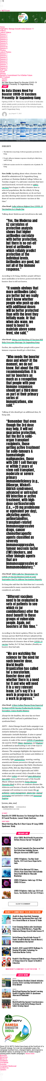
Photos (3, 50)
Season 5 (3, 41)
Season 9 (3, 48)
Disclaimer (4, 1062)
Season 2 (3, 36)
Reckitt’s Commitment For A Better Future (16, 75)
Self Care (3, 70)
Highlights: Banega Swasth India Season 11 (17, 29)
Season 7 (3, 45)
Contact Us (4, 1068)
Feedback (4, 1061)
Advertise (4, 1057)
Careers (3, 1070)
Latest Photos (5, 52)
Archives (3, 1055)
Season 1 (3, 34)
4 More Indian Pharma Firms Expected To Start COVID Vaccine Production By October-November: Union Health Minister (22, 708)
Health (2, 72)
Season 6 (3, 43)
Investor (3, 1064)
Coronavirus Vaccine (11, 809)
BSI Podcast (5, 77)
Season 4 (3, 39)
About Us (3, 1059)
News (4, 81)
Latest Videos (5, 32)
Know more (30, 1053)
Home (2, 27)
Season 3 (3, 38)
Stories (3, 73)
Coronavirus (21, 807)
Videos (3, 31)
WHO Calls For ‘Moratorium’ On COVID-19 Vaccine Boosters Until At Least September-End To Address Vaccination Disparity (22, 577)
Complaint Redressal (8, 1066)
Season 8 (3, 47)
